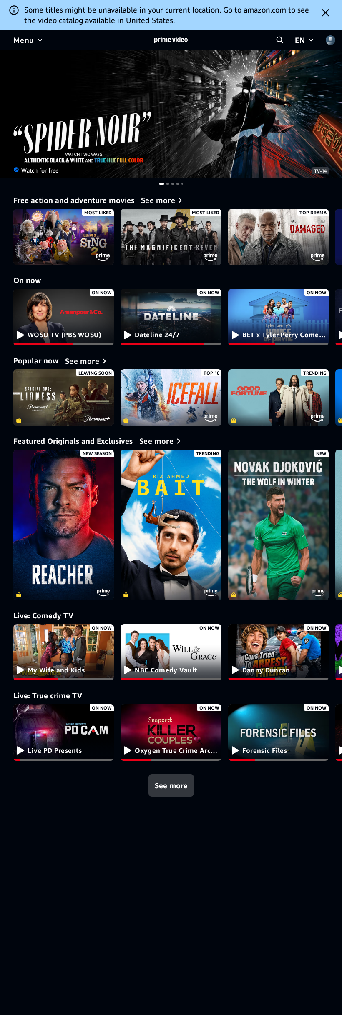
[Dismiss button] (325, 12)
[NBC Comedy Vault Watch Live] (171, 652)
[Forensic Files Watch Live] (278, 732)
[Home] (171, 40)
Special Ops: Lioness (63, 397)
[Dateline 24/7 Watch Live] (171, 317)
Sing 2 (63, 237)
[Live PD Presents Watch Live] (63, 732)
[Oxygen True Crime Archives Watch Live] (171, 732)
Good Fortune (278, 397)
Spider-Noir (171, 114)
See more (171, 785)
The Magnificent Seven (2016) (171, 237)
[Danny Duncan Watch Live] (278, 652)
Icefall (171, 397)
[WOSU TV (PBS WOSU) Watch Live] (63, 317)
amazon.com (265, 9)
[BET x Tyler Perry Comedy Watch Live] (278, 317)
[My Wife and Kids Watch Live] (63, 652)
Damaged (278, 237)
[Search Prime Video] (280, 40)
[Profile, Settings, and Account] (330, 40)
